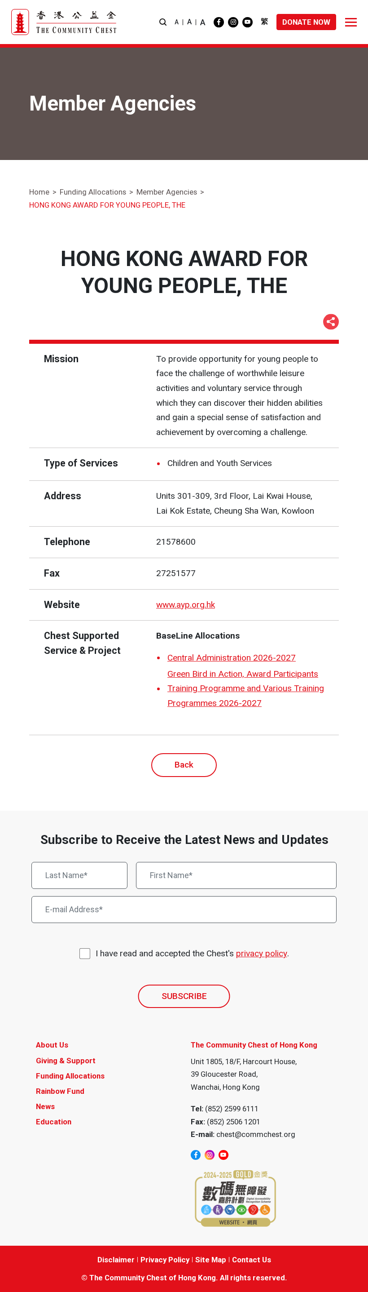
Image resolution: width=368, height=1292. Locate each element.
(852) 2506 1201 (233, 1121)
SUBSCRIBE (184, 996)
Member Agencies (166, 191)
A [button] (177, 22)
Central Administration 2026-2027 (231, 658)
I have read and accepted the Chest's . (192, 953)
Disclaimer (116, 1259)
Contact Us (251, 1259)
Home (39, 191)
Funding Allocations (93, 191)
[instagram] (233, 22)
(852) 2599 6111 (231, 1108)
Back (184, 764)
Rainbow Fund (60, 1091)
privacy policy (261, 953)
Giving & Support (66, 1060)
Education (53, 1121)
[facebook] (219, 22)
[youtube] (247, 22)
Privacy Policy (164, 1259)
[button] (162, 22)
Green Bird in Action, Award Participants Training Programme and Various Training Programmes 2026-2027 (245, 688)
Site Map (210, 1259)
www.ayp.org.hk (185, 604)
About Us (52, 1044)
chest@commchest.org (255, 1134)
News (45, 1106)
